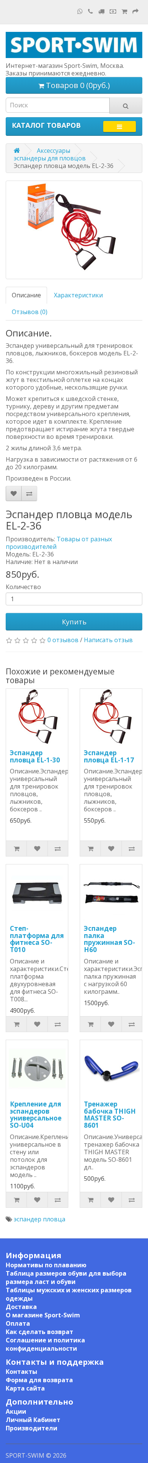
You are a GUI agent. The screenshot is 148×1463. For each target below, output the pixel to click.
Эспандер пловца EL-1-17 (109, 756)
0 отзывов (63, 640)
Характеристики (78, 295)
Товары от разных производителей (59, 543)
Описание (26, 295)
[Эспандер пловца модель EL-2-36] (74, 230)
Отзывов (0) (29, 312)
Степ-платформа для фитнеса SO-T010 (37, 939)
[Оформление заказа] (135, 11)
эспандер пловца (39, 1219)
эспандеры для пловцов (50, 158)
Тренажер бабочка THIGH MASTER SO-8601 (110, 1115)
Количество (23, 587)
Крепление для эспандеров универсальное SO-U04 (35, 1115)
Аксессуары (53, 150)
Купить (74, 621)
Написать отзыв (108, 640)
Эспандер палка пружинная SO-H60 (109, 939)
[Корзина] (124, 11)
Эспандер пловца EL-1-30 (35, 756)
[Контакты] (90, 11)
